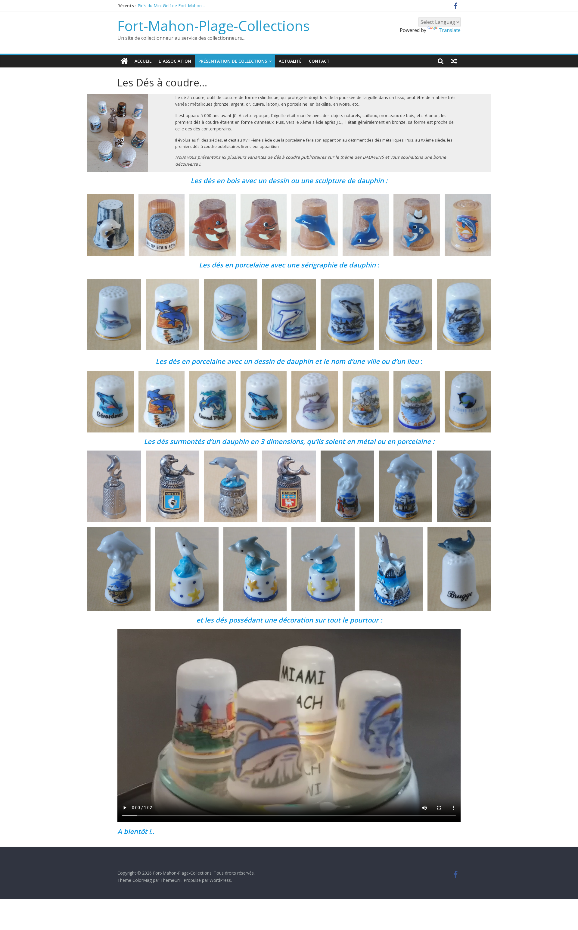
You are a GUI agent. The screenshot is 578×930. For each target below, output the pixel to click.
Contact (319, 61)
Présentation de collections (232, 61)
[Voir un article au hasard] (454, 61)
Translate (450, 30)
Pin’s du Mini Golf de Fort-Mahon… (171, 8)
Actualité (290, 61)
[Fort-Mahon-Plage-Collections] (124, 61)
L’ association (175, 61)
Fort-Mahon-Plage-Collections (213, 25)
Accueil (143, 61)
